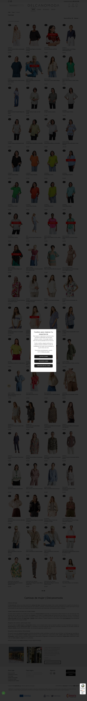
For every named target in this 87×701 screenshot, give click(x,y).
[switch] (83, 693)
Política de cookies (45, 352)
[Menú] (85, 684)
